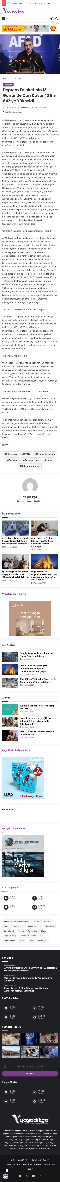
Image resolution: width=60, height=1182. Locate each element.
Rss (53, 1164)
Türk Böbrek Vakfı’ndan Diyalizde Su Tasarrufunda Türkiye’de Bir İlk (38, 680)
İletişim (30, 1169)
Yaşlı (41, 936)
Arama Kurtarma (46, 454)
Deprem (13, 460)
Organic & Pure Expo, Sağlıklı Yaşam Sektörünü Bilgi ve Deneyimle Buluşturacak (38, 721)
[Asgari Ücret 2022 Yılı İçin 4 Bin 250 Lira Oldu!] (11, 1039)
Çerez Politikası (35, 1164)
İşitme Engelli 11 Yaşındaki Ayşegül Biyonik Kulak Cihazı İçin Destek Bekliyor (15, 574)
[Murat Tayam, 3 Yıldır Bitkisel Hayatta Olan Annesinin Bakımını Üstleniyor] (44, 528)
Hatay (49, 460)
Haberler (18, 78)
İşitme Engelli (42, 940)
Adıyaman (11, 454)
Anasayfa (9, 78)
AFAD (27, 454)
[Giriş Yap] (51, 18)
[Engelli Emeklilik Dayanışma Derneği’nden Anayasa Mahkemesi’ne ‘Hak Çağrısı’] (44, 561)
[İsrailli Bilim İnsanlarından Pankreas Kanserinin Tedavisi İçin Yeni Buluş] (30, 1039)
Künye (8, 1164)
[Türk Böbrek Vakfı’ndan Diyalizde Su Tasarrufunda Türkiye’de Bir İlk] (10, 683)
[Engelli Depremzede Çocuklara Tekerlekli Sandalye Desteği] (30, 1052)
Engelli (6, 926)
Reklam (47, 1164)
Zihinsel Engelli (9, 940)
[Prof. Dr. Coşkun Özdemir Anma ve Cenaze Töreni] (10, 735)
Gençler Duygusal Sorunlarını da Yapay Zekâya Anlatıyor (36, 655)
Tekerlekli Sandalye (28, 936)
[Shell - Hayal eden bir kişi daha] (30, 28)
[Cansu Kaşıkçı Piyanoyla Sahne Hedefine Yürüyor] (49, 1038)
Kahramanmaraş (30, 466)
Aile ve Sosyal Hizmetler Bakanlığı (17, 921)
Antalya (37, 921)
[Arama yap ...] (56, 18)
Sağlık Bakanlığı (10, 936)
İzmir (31, 940)
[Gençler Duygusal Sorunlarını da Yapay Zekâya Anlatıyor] (10, 657)
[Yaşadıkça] (13, 11)
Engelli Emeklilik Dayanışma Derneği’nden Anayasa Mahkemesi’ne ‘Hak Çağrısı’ (44, 575)
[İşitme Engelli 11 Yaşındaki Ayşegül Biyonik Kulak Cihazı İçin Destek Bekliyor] (15, 561)
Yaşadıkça (30, 497)
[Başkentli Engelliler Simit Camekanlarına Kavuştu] (11, 1052)
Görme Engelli (9, 931)
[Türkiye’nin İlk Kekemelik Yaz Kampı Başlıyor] (10, 709)
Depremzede (32, 460)
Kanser (21, 931)
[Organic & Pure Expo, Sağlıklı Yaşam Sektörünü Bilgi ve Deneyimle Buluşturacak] (10, 722)
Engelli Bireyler (18, 926)
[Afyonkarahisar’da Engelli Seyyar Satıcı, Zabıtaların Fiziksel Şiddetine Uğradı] (15, 528)
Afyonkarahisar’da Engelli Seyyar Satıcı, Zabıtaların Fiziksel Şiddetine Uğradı (15, 541)
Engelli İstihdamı (34, 926)
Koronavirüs (32, 931)
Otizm (43, 931)
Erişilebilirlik (49, 926)
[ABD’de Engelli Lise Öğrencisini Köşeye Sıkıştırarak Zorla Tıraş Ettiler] (49, 1052)
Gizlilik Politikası (19, 1164)
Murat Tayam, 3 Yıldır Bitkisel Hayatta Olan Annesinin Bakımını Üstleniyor (42, 542)
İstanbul (22, 940)
